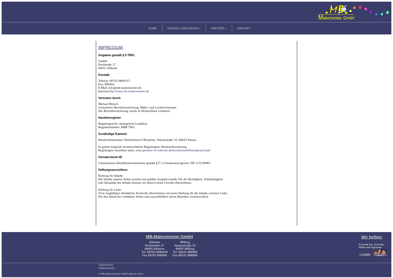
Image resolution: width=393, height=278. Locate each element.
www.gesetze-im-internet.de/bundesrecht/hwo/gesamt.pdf (172, 150)
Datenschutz (107, 268)
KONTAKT (244, 28)
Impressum (106, 264)
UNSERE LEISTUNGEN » (184, 28)
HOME (152, 28)
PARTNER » (219, 28)
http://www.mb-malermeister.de (129, 91)
